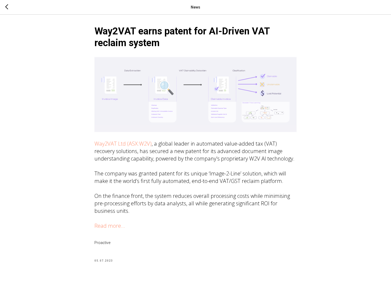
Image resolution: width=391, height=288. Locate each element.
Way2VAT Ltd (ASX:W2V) (123, 143)
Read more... (109, 225)
